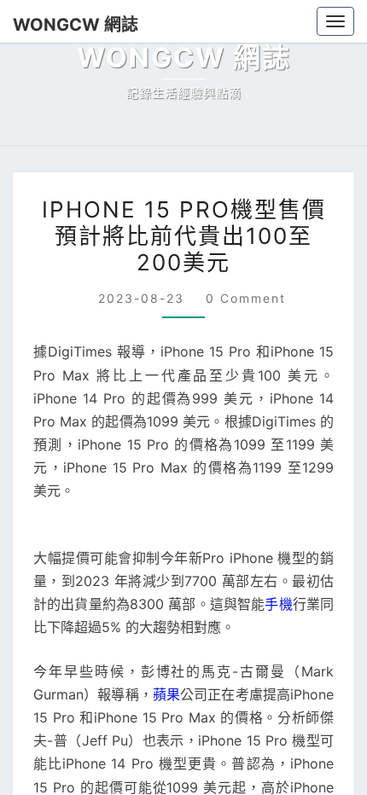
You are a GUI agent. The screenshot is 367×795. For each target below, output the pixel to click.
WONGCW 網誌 (68, 24)
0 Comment (241, 673)
